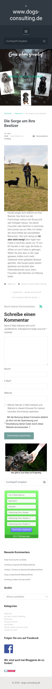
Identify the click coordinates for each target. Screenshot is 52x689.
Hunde (31, 284)
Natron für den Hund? (21, 580)
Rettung (43, 284)
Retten (37, 284)
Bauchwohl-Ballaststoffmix (24, 565)
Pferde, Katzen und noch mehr (16, 627)
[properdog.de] (26, 457)
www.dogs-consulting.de (26, 15)
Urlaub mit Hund (10, 630)
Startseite (8, 113)
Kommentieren (42, 136)
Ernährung (8, 619)
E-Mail (7, 381)
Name (7, 369)
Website (8, 393)
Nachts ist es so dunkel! (25, 76)
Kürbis (23, 560)
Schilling (7, 139)
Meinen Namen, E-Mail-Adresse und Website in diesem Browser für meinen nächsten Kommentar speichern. (26, 408)
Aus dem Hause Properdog (14, 616)
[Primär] (26, 31)
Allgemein (19, 113)
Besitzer (24, 284)
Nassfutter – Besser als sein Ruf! (27, 292)
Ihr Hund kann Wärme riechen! (25, 297)
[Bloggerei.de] (9, 670)
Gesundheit (8, 624)
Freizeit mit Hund (10, 622)
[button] (4, 77)
